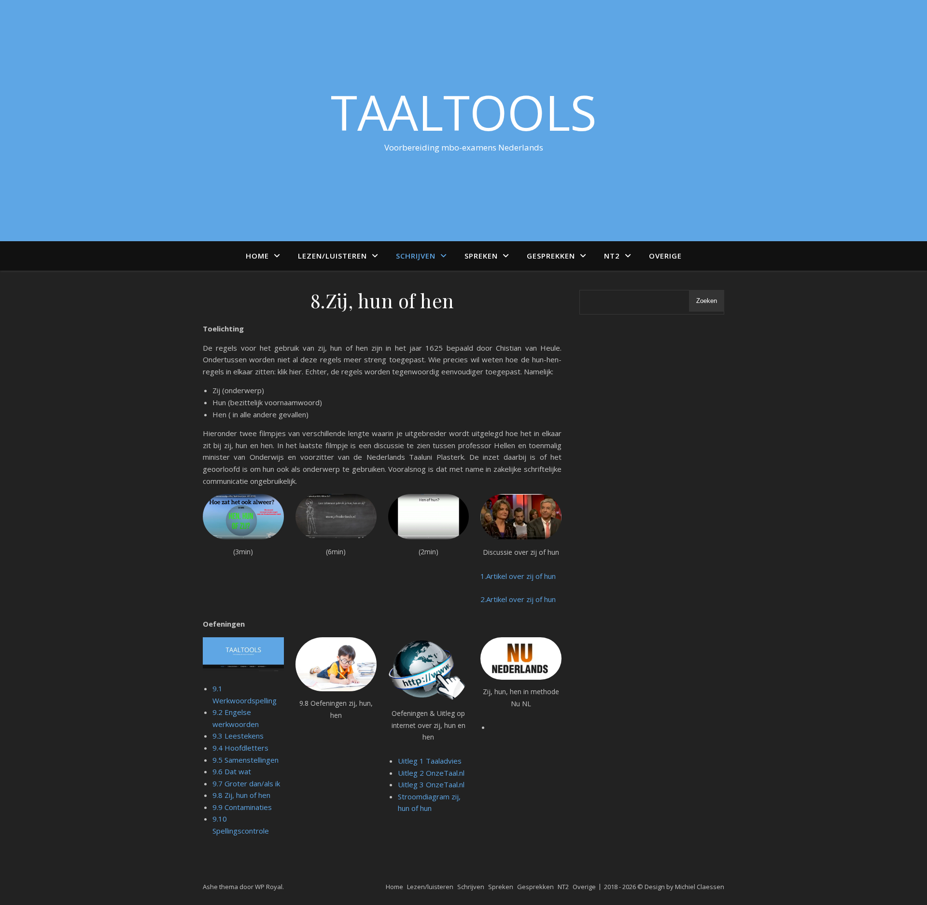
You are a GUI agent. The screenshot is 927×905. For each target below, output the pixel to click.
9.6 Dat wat (231, 771)
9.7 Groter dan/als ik (246, 783)
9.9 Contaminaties (242, 807)
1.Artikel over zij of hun (518, 576)
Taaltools (464, 112)
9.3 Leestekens (238, 735)
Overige (665, 256)
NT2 (612, 256)
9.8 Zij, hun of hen (241, 795)
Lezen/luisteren (332, 256)
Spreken (481, 256)
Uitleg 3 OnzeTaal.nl (431, 784)
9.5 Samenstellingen (245, 760)
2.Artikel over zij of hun (518, 599)
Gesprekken (551, 256)
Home (257, 256)
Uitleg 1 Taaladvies (430, 761)
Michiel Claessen (699, 886)
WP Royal (268, 886)
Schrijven (415, 256)
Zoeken (706, 300)
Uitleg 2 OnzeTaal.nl (431, 773)
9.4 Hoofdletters (240, 748)
